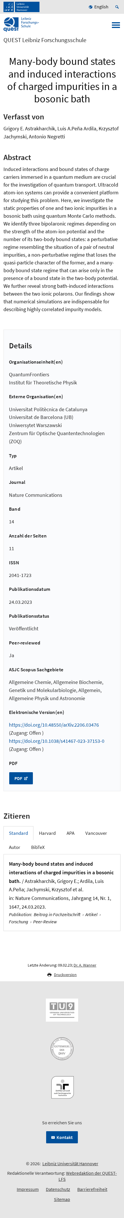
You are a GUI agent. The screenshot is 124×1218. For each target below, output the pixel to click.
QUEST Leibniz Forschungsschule (44, 40)
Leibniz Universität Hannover (70, 1163)
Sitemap (62, 1199)
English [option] (101, 7)
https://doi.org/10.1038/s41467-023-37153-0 (56, 741)
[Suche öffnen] (118, 7)
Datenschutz (58, 1189)
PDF (18, 778)
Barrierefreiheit (92, 1189)
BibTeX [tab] (38, 847)
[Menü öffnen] (116, 27)
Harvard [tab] (47, 833)
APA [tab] (70, 833)
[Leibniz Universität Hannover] (21, 7)
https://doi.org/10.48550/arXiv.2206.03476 (54, 724)
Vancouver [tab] (96, 833)
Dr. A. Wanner (85, 965)
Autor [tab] (14, 847)
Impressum (28, 1189)
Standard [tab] (18, 833)
